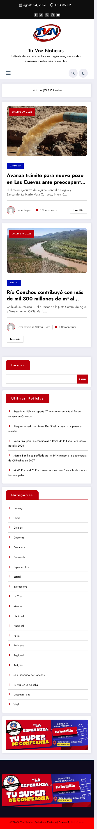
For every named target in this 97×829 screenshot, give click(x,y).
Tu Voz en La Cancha (26, 685)
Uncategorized (22, 695)
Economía (19, 557)
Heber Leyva (24, 210)
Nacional (19, 616)
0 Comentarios (48, 210)
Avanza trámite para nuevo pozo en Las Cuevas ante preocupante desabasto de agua (45, 178)
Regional (19, 655)
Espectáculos (21, 567)
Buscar (18, 365)
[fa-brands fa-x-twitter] (41, 15)
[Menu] (8, 73)
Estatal (14, 282)
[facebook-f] (36, 15)
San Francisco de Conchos (29, 675)
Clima (17, 518)
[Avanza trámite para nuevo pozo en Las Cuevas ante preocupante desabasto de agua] (47, 131)
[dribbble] (47, 15)
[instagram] (53, 15)
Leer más (78, 210)
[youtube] (58, 15)
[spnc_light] (83, 73)
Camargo (15, 165)
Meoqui (18, 606)
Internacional (21, 587)
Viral (16, 704)
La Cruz (18, 596)
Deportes (19, 538)
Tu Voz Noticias (46, 50)
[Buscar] (73, 73)
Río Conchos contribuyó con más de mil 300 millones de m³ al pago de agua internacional (45, 295)
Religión (18, 665)
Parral (17, 636)
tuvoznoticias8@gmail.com (33, 327)
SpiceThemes (77, 822)
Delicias (18, 528)
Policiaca (19, 645)
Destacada (19, 547)
